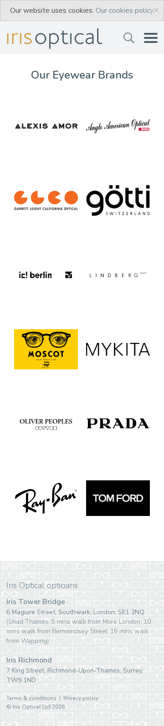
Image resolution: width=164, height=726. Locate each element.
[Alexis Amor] (46, 126)
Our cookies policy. (125, 10)
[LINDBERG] (118, 275)
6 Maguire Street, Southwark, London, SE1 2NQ (78, 621)
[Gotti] (118, 200)
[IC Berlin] (46, 275)
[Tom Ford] (118, 498)
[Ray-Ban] (46, 498)
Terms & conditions (31, 698)
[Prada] (118, 423)
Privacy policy (80, 698)
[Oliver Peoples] (46, 423)
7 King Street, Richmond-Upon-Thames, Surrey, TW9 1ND (74, 670)
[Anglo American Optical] (118, 126)
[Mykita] (118, 349)
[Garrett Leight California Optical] (46, 200)
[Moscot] (46, 349)
